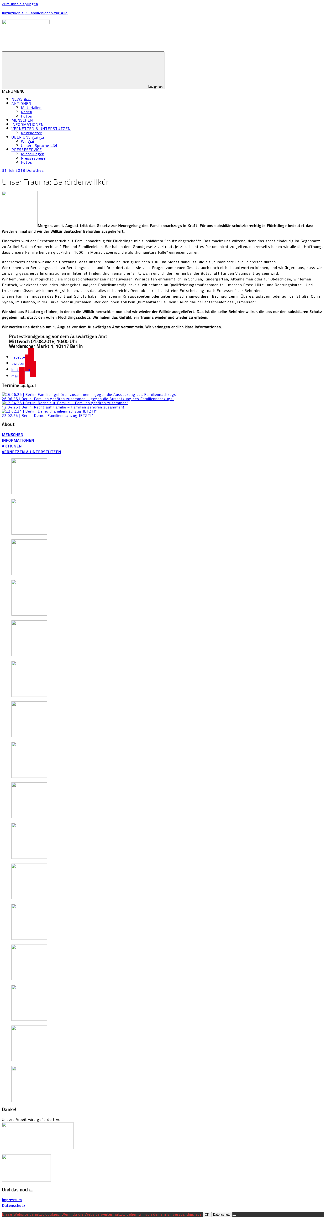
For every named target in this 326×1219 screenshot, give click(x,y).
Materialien (31, 107)
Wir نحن (27, 141)
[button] (13, 91)
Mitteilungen (32, 153)
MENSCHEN (22, 120)
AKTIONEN (21, 103)
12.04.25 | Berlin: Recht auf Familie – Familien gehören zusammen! (63, 407)
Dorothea (35, 170)
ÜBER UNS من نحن (27, 137)
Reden (26, 111)
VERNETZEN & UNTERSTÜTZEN (41, 128)
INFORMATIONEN (27, 124)
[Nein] (234, 1215)
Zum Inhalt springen (20, 3)
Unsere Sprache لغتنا (39, 145)
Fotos (26, 116)
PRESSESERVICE (26, 149)
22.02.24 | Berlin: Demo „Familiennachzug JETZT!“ (47, 415)
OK (207, 1214)
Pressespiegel (34, 158)
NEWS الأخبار (22, 99)
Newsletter (31, 132)
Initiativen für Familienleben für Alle (35, 12)
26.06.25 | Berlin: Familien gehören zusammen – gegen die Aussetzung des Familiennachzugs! (88, 398)
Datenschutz (222, 1214)
